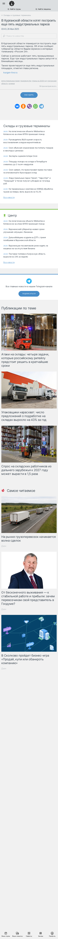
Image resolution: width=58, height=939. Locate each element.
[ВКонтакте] (17, 106)
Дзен (3, 546)
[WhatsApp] (35, 106)
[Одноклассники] (23, 106)
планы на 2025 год (39, 81)
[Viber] (29, 106)
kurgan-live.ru (10, 72)
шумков (11, 83)
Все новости (9, 197)
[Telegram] (41, 106)
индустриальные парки (10, 81)
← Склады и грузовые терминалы (16, 15)
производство (25, 81)
